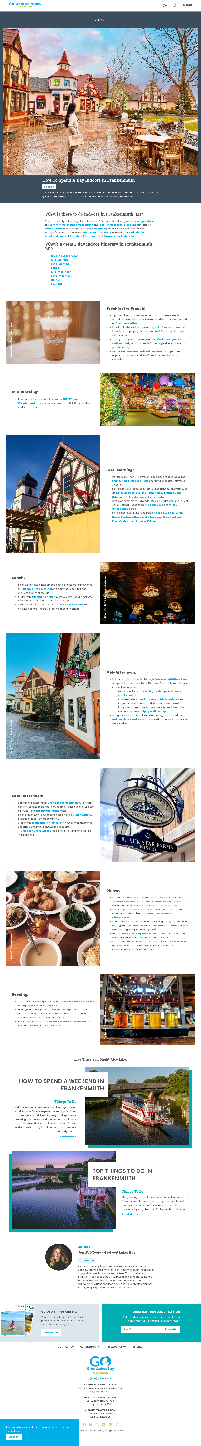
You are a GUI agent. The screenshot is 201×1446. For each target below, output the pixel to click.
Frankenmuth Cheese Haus (130, 481)
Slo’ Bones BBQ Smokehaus (139, 934)
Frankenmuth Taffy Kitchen (147, 497)
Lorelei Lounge (62, 1010)
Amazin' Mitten (146, 521)
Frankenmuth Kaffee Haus (144, 351)
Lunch (55, 268)
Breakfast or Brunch (64, 256)
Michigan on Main (43, 597)
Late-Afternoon (62, 276)
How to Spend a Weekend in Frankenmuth (61, 1085)
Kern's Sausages (152, 505)
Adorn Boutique (164, 513)
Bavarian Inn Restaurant (119, 236)
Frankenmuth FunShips (47, 823)
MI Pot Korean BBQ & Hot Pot (67, 1022)
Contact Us (66, 1347)
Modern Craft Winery (37, 831)
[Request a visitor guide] (17, 1319)
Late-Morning (60, 264)
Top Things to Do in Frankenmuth (122, 1175)
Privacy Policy (117, 1347)
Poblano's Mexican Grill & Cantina (155, 926)
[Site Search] (175, 5)
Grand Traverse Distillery (64, 803)
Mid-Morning (60, 260)
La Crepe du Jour (169, 327)
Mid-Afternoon (61, 272)
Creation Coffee (127, 323)
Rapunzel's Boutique (148, 517)
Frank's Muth (120, 521)
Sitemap (138, 1347)
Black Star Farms (47, 811)
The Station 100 (178, 942)
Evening (56, 284)
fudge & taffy (54, 229)
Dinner (55, 280)
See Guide (51, 1333)
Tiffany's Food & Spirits (36, 589)
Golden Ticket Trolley (126, 720)
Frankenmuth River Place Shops (119, 225)
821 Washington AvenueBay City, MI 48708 (100, 1402)
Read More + (13, 1431)
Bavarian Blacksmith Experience (158, 699)
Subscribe (170, 1329)
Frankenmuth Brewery (97, 232)
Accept (13, 1437)
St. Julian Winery (80, 815)
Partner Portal (90, 1347)
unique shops (145, 221)
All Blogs (101, 20)
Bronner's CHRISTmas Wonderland (71, 225)
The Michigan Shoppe (153, 692)
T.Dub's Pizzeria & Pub (69, 605)
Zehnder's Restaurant (84, 236)
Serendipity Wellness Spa (151, 712)
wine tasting (100, 229)
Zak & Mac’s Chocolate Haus (134, 493)
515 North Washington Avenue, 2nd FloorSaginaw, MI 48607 (100, 1390)
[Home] (31, 4)
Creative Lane (172, 517)
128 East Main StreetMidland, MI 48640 (100, 1415)
